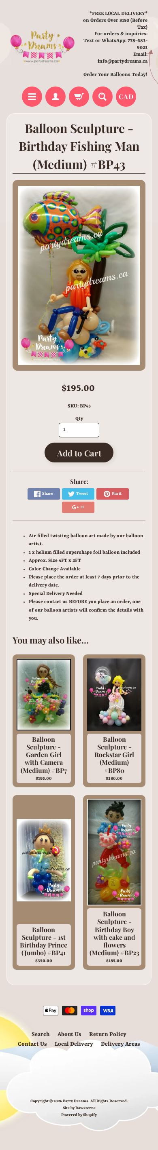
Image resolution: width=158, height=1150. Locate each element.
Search (41, 1034)
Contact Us (32, 1044)
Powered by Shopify (79, 1115)
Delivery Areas (120, 1044)
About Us (69, 1034)
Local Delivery (74, 1044)
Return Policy (107, 1034)
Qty (79, 419)
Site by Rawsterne (79, 1108)
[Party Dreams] (42, 44)
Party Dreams (75, 1101)
